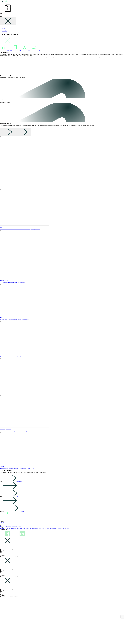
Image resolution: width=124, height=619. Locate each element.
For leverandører (4, 31)
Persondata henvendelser (28, 528)
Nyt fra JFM (4, 30)
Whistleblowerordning (18, 524)
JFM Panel (19, 526)
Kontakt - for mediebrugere (4, 526)
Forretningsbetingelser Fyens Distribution (48, 528)
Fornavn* (1, 549)
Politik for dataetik (13, 528)
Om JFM (3, 28)
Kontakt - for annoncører (12, 526)
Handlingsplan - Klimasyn (60, 524)
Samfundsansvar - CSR (7, 524)
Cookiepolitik (23, 528)
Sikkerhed (56, 528)
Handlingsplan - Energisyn (52, 524)
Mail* (1, 551)
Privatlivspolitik (18, 528)
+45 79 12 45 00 (19, 496)
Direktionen (2, 524)
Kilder (65, 528)
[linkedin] (22, 536)
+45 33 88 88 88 (21, 511)
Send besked (2, 555)
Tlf (0, 552)
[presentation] (4, 12)
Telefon (1, 572)
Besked (1, 554)
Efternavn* (2, 550)
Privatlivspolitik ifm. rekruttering (37, 528)
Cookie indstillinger (61, 528)
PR (16, 526)
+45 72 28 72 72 (19, 481)
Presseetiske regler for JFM (33, 524)
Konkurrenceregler (69, 528)
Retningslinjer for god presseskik (43, 524)
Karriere (3, 27)
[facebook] (7, 536)
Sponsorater (13, 524)
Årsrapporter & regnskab (25, 524)
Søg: (1, 16)
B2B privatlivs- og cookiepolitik (5, 528)
